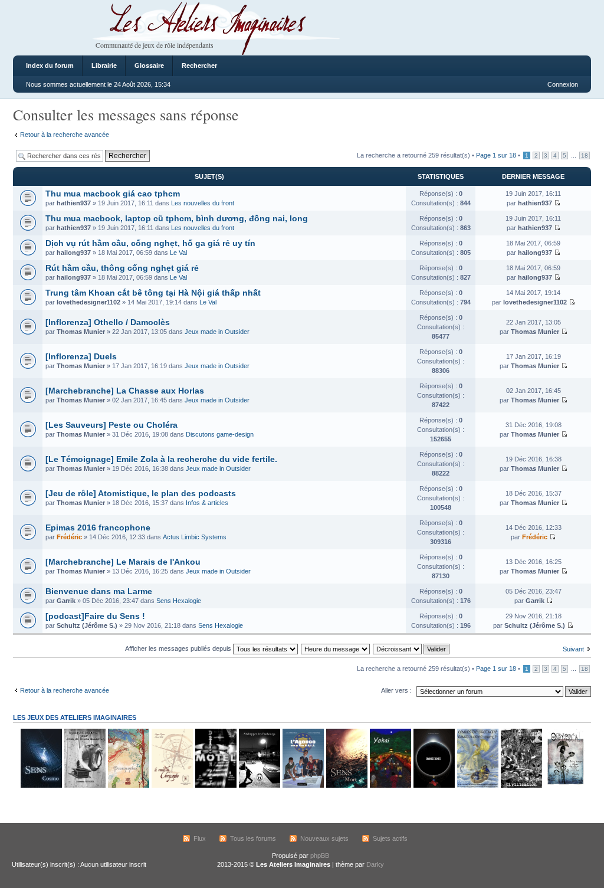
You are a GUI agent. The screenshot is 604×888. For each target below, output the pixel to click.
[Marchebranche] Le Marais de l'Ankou (123, 561)
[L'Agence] (302, 785)
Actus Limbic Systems (194, 536)
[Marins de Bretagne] (477, 785)
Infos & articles (207, 502)
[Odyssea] (564, 785)
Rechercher (199, 65)
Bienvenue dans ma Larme (98, 591)
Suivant (573, 649)
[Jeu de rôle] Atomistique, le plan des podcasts (140, 493)
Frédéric (69, 536)
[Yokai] (390, 785)
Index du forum (50, 65)
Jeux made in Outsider (217, 331)
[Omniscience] (433, 785)
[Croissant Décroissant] (412, 648)
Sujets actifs (390, 838)
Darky (375, 864)
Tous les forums (253, 838)
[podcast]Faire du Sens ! (95, 616)
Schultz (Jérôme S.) (87, 625)
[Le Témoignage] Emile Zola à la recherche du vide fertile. (161, 459)
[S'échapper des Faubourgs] (259, 785)
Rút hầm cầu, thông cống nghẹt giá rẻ (122, 268)
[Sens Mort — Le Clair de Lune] (346, 785)
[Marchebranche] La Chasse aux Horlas (124, 390)
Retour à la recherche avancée (64, 134)
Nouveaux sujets (324, 838)
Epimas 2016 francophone (97, 527)
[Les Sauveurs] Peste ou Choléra (111, 425)
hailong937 (74, 252)
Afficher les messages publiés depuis (179, 648)
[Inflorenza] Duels (81, 356)
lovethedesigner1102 (88, 302)
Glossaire (149, 65)
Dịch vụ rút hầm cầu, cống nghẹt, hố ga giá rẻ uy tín (150, 243)
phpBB (319, 855)
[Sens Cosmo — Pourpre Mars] (40, 785)
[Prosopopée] (128, 785)
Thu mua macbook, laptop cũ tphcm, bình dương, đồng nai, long (176, 218)
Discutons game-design (220, 434)
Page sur (496, 155)
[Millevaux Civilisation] (521, 785)
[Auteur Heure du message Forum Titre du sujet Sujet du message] (336, 648)
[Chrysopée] (171, 785)
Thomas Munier (81, 331)
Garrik (66, 600)
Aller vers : (396, 690)
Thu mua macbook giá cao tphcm (112, 193)
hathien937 (74, 203)
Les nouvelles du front (202, 203)
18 (584, 155)
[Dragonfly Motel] (215, 785)
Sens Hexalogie (178, 600)
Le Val (178, 252)
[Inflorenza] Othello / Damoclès (107, 322)
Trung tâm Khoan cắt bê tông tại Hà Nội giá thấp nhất (153, 292)
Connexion (562, 84)
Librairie (104, 65)
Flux (199, 838)
